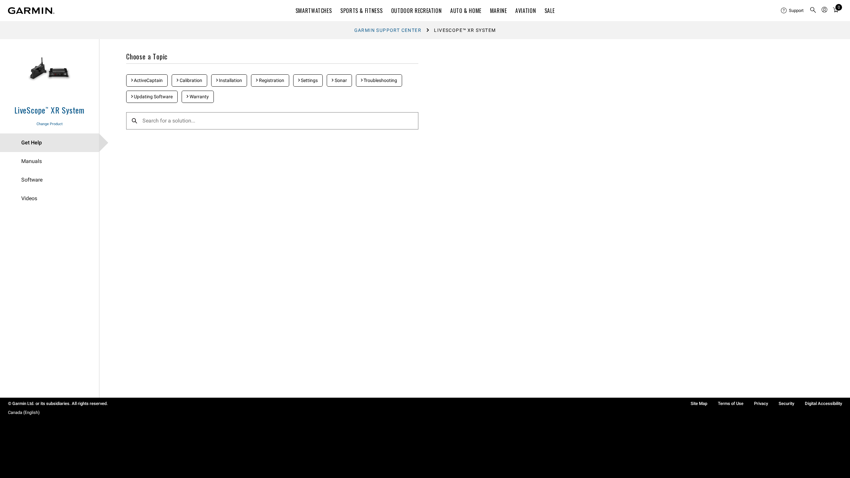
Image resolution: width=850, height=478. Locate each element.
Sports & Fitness (361, 11)
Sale (550, 11)
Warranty (199, 96)
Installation (230, 80)
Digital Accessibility (823, 403)
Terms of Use (730, 403)
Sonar (340, 80)
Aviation (525, 11)
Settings (309, 80)
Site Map (699, 403)
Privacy (761, 403)
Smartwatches (314, 11)
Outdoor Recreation (416, 11)
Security (786, 403)
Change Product (50, 124)
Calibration (190, 80)
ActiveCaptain (148, 80)
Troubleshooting (380, 80)
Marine (498, 11)
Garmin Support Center (387, 30)
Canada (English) (24, 412)
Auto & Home (465, 11)
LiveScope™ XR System (49, 110)
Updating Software (153, 96)
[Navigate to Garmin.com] (31, 10)
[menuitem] (792, 10)
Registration (271, 80)
